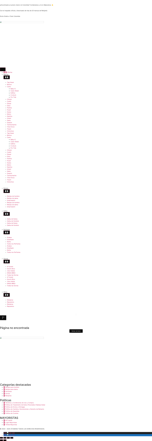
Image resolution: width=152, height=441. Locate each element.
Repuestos (10, 302)
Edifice (13, 93)
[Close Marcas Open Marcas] (7, 77)
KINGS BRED (11, 273)
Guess (9, 112)
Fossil (9, 110)
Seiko (9, 120)
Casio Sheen (15, 91)
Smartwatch (11, 200)
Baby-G (13, 89)
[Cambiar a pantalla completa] (4, 438)
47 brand (10, 266)
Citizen (9, 99)
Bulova (9, 84)
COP (9, 435)
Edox (8, 105)
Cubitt (9, 101)
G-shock (13, 95)
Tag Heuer (10, 82)
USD (9, 433)
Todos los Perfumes (13, 244)
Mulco (9, 114)
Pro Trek (13, 97)
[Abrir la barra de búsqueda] (76, 314)
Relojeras (10, 300)
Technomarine (11, 125)
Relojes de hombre (13, 196)
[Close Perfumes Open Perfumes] (7, 232)
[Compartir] (8, 438)
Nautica (9, 116)
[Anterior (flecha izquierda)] (1, 440)
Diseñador (10, 239)
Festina (9, 108)
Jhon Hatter (11, 271)
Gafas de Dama (12, 219)
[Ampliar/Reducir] (1, 438)
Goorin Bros (11, 269)
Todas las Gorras (12, 275)
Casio (9, 86)
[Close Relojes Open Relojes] (7, 191)
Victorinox (10, 131)
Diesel (9, 103)
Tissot (9, 129)
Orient (9, 118)
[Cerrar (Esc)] (11, 438)
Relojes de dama (12, 198)
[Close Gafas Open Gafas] (7, 214)
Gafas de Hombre (13, 221)
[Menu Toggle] (3, 69)
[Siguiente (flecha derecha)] (4, 440)
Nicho (9, 242)
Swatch (9, 122)
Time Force (10, 127)
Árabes (9, 237)
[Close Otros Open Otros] (7, 295)
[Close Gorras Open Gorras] (7, 261)
